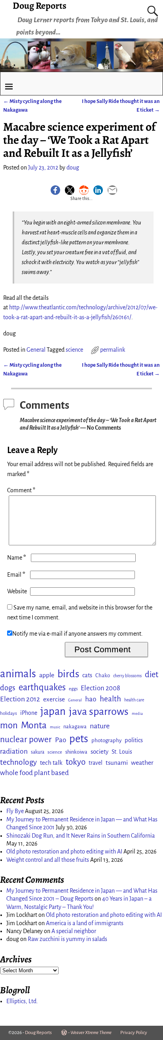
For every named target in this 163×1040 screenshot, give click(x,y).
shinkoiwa (76, 752)
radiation (14, 751)
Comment (21, 490)
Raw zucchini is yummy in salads (67, 939)
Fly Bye (15, 811)
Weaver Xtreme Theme (91, 1032)
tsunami (117, 762)
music (55, 727)
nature (100, 726)
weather (142, 762)
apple (46, 675)
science (74, 350)
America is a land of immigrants (84, 923)
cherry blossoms (127, 676)
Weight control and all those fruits (47, 860)
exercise (54, 699)
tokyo (75, 762)
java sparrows (99, 711)
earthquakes (42, 687)
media (137, 713)
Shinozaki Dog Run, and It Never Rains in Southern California (80, 835)
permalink (112, 350)
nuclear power (26, 739)
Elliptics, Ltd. (22, 1001)
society (99, 751)
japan (53, 711)
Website (17, 591)
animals (18, 674)
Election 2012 (20, 699)
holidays (8, 713)
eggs (73, 688)
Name (16, 557)
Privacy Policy (133, 1032)
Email (16, 574)
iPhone (28, 713)
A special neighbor (73, 931)
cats (87, 675)
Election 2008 (100, 688)
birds (68, 674)
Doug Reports (38, 1032)
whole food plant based (34, 773)
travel (95, 763)
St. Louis (122, 752)
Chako (102, 675)
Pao (60, 740)
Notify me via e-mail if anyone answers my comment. (77, 633)
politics (134, 740)
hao (91, 699)
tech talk (51, 762)
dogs (7, 688)
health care (134, 700)
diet (151, 674)
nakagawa (75, 727)
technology (18, 762)
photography (106, 740)
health (110, 699)
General (36, 350)
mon (9, 725)
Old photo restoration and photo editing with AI (64, 851)
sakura (37, 752)
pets (78, 739)
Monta (34, 725)
